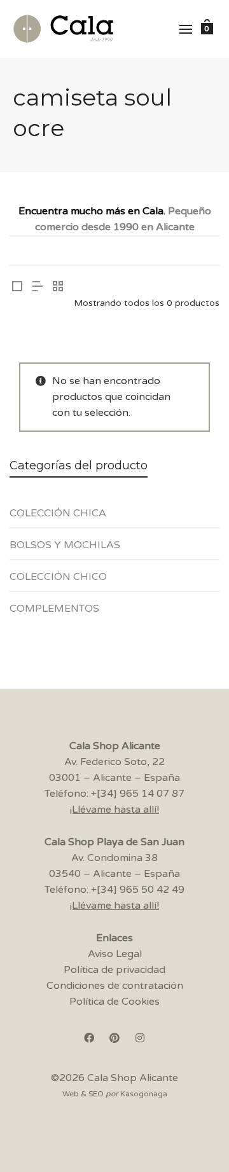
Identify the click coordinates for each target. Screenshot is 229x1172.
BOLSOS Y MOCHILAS (65, 545)
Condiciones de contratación (114, 985)
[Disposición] (17, 288)
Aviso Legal (115, 954)
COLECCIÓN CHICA (58, 513)
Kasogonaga (143, 1093)
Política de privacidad (114, 969)
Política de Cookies (114, 1001)
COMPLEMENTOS (54, 608)
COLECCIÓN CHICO (58, 576)
